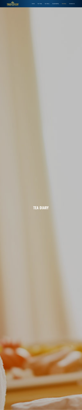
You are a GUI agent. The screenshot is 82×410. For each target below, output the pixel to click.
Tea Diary (64, 3)
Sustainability (55, 3)
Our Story (47, 3)
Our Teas (40, 3)
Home (33, 3)
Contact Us (72, 3)
